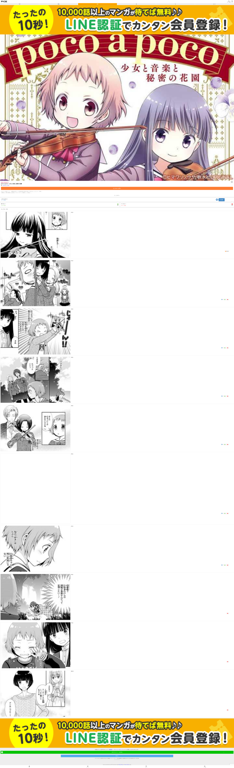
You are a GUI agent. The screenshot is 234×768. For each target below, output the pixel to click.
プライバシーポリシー (118, 749)
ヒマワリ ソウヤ (6, 185)
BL (136, 4)
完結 (2, 182)
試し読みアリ (6, 182)
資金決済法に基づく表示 (133, 758)
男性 (58, 4)
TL (175, 4)
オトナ (214, 4)
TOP (19, 4)
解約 (138, 758)
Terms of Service (126, 764)
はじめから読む (117, 188)
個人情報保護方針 (119, 758)
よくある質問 (101, 758)
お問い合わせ (105, 758)
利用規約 (110, 749)
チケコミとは (97, 758)
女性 (97, 4)
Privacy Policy (121, 764)
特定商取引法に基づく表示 (126, 758)
